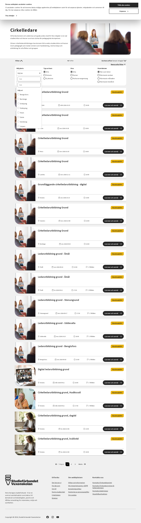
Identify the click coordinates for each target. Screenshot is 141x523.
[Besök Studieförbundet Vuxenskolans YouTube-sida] (57, 518)
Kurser (75, 75)
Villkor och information (76, 483)
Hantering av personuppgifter (78, 492)
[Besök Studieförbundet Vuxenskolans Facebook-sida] (47, 518)
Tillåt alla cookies (124, 5)
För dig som (56, 486)
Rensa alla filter (117, 64)
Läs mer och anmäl (111, 105)
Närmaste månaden (107, 78)
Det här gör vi (56, 483)
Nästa (80, 464)
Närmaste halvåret (107, 82)
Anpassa (122, 11)
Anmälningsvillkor (74, 489)
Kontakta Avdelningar (100, 491)
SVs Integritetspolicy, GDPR (78, 486)
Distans (49, 75)
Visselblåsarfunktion (99, 494)
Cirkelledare (56, 495)
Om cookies (72, 495)
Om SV (54, 489)
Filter (17, 61)
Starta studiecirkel (58, 492)
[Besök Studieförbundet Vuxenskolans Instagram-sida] (52, 518)
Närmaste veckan (106, 75)
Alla (47, 72)
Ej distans (49, 78)
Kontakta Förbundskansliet (102, 483)
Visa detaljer (9, 16)
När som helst (105, 72)
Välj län (20, 73)
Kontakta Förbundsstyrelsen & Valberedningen (103, 487)
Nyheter (55, 498)
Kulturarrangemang (80, 78)
